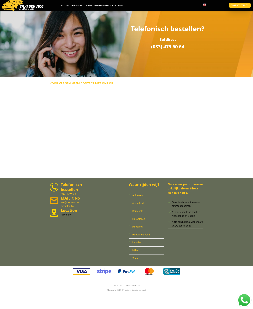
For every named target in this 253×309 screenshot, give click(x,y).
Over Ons (65, 5)
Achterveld (137, 195)
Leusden (136, 242)
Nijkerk (136, 250)
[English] (204, 4)
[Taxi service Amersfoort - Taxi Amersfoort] (29, 5)
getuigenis (119, 5)
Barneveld (137, 211)
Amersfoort (138, 203)
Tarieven (88, 5)
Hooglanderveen (141, 234)
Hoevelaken (138, 219)
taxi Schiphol (77, 5)
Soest (135, 258)
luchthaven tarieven (103, 5)
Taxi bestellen (132, 286)
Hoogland (137, 226)
